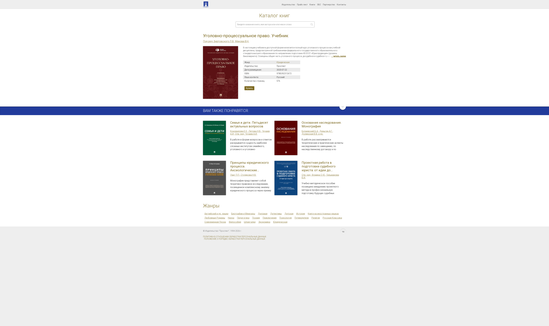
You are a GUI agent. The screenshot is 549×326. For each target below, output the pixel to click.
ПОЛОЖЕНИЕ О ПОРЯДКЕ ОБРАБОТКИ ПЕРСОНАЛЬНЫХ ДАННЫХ (234, 239)
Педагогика (243, 217)
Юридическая (283, 62)
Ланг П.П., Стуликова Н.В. (243, 175)
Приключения (270, 217)
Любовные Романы (214, 217)
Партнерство (329, 4)
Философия (235, 222)
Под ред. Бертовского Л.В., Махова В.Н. (226, 41)
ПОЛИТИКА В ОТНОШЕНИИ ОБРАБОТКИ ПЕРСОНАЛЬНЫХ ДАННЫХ (234, 236)
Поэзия (256, 217)
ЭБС (319, 4)
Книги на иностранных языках (323, 213)
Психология (285, 217)
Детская (289, 213)
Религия (316, 217)
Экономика (264, 222)
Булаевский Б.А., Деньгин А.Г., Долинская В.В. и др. (317, 132)
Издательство (288, 4)
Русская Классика (332, 217)
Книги (312, 4)
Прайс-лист (302, 4)
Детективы (276, 213)
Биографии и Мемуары (243, 213)
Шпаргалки (249, 222)
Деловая (262, 213)
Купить (249, 88)
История (300, 213)
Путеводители (302, 217)
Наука (231, 217)
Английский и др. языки (216, 213)
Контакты (341, 4)
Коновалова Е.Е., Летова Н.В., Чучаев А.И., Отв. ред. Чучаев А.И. (250, 132)
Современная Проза (215, 222)
